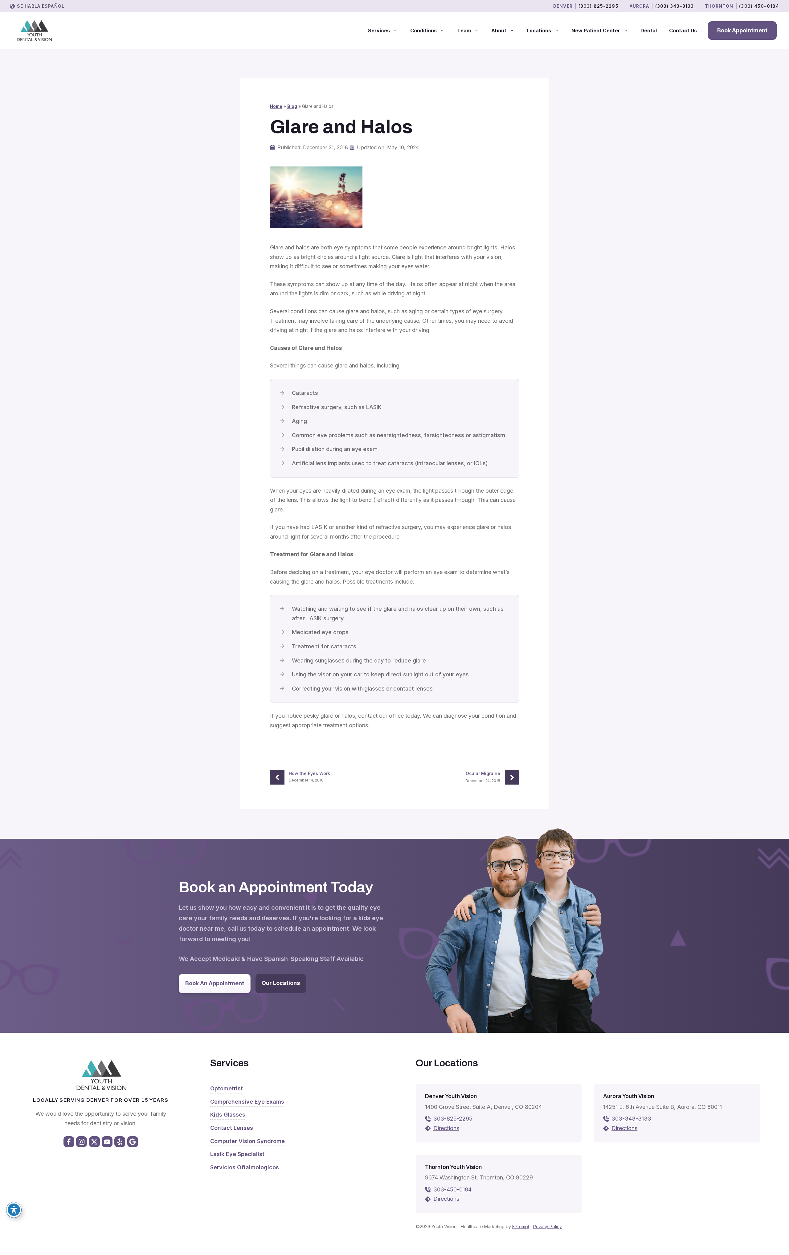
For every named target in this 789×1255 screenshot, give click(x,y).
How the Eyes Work (309, 773)
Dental (648, 30)
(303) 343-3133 (674, 6)
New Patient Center (595, 30)
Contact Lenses (231, 1128)
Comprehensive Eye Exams (247, 1101)
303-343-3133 (631, 1118)
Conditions (423, 30)
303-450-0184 (452, 1189)
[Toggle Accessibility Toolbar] (13, 1209)
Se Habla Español (40, 6)
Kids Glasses (227, 1114)
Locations (539, 30)
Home (276, 106)
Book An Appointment (214, 983)
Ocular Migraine (483, 773)
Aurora (639, 6)
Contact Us (683, 30)
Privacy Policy (547, 1226)
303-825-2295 (452, 1118)
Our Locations (281, 983)
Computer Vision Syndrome (247, 1141)
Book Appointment (742, 30)
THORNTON (719, 6)
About (498, 30)
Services (379, 30)
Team (464, 30)
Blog (292, 106)
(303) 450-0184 (759, 6)
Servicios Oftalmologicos (244, 1167)
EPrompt (520, 1226)
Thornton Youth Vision (453, 1167)
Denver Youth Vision (451, 1096)
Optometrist (226, 1088)
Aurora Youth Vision (628, 1096)
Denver (563, 6)
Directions (446, 1128)
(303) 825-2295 (598, 6)
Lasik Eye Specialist (237, 1154)
